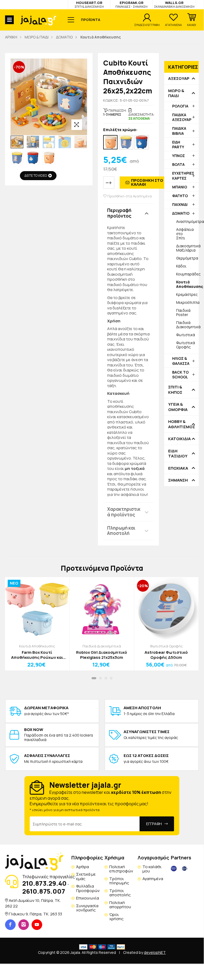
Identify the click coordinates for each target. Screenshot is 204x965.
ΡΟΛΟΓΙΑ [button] (180, 106)
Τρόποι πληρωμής (119, 881)
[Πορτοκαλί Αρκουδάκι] (110, 142)
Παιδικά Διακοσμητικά (187, 324)
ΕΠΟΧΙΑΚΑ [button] (178, 468)
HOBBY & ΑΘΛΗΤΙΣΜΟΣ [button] (181, 424)
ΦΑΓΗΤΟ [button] (180, 195)
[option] (17, 142)
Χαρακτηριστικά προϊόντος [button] (123, 511)
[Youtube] (37, 924)
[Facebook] (10, 924)
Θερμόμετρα (187, 258)
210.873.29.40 (44, 883)
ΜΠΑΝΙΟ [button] (179, 186)
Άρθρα (82, 866)
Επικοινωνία (87, 898)
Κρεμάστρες (187, 294)
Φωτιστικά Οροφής (185, 344)
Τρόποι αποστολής (120, 893)
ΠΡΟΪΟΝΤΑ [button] (90, 19)
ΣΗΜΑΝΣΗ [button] (178, 480)
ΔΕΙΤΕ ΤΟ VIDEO (35, 175)
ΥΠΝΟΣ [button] (178, 155)
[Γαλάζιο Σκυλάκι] (126, 142)
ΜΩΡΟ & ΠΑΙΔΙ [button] (176, 93)
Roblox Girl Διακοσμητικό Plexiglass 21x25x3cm (101, 655)
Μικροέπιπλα (187, 302)
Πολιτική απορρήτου (120, 905)
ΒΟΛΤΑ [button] (178, 164)
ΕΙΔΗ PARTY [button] (178, 144)
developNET (155, 952)
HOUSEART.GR (89, 4)
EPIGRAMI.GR (131, 4)
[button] (191, 20)
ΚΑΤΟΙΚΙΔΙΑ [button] (179, 439)
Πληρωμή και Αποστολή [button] (121, 530)
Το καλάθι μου (152, 869)
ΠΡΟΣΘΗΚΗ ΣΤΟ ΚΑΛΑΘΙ (147, 182)
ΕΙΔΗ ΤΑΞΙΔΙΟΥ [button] (178, 453)
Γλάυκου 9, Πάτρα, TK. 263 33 (35, 914)
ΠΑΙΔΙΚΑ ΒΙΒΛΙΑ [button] (179, 131)
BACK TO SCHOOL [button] (180, 374)
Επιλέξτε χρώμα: (120, 129)
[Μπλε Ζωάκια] (141, 142)
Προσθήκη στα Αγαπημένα (129, 196)
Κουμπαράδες (187, 273)
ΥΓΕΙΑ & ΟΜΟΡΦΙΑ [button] (178, 407)
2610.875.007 (43, 891)
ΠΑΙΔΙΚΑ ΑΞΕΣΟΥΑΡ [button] (181, 117)
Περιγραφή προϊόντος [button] (119, 213)
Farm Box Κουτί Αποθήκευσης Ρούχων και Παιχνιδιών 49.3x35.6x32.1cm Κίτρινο (37, 655)
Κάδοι (181, 266)
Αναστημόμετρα (187, 221)
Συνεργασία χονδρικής (87, 908)
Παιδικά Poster (183, 312)
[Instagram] (23, 924)
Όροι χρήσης (116, 917)
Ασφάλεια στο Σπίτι (185, 233)
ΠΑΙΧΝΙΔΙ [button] (180, 204)
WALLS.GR (174, 4)
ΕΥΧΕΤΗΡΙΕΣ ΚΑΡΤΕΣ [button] (183, 175)
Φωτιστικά (185, 334)
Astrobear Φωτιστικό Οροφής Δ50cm (166, 655)
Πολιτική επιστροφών (121, 869)
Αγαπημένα (152, 878)
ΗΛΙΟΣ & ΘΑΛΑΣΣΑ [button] (180, 361)
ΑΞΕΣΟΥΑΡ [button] (178, 78)
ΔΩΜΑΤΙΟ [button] (180, 213)
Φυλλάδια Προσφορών (88, 888)
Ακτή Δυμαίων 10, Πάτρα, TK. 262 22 (33, 903)
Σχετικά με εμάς (86, 876)
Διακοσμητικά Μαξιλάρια (187, 248)
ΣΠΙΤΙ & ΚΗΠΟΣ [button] (175, 389)
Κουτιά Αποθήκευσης (37, 646)
